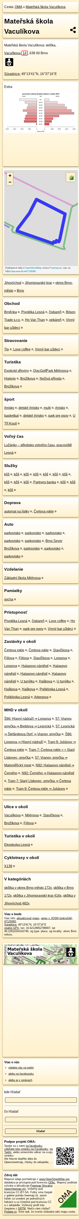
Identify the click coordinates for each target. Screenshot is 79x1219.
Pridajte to (10, 1211)
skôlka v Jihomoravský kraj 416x (37, 895)
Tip (6, 349)
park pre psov (58, 415)
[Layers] (70, 177)
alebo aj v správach (20, 1080)
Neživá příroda (51, 378)
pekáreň (55, 320)
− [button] (10, 182)
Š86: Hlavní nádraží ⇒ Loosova (27, 718)
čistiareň (55, 312)
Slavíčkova (61, 650)
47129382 (10, 921)
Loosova (60, 658)
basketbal (11, 415)
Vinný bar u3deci (47, 349)
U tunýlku (27, 681)
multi (47, 408)
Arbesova (41, 697)
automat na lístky (16, 511)
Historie (10, 378)
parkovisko (12, 533)
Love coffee (22, 349)
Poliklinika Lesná (52, 689)
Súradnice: (12, 74)
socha (8, 599)
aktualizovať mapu (28, 918)
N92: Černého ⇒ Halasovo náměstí (48, 773)
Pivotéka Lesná (32, 312)
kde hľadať (12, 1092)
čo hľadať (11, 1111)
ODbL (51, 1182)
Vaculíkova (15, 53)
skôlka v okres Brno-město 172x (28, 888)
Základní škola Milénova (22, 578)
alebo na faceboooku (21, 1073)
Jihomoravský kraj (38, 283)
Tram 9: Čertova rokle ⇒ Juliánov (40, 789)
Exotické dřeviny (16, 371)
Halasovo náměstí (34, 666)
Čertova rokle (44, 511)
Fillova (9, 658)
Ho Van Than (35, 320)
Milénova (32, 815)
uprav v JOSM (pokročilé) (56, 918)
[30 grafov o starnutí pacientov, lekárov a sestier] (40, 131)
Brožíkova (27, 378)
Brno (20, 290)
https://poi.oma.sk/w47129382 (20, 271)
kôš (6, 474)
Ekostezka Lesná (17, 844)
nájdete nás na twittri (21, 1067)
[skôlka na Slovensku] (10, 62)
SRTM (22, 1208)
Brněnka (10, 312)
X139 (8, 866)
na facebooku (34, 1145)
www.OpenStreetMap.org (54, 1179)
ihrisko (9, 408)
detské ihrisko (29, 408)
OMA (18, 7)
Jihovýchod (12, 283)
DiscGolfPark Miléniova (50, 371)
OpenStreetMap (33, 267)
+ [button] (10, 175)
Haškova (45, 681)
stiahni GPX (11, 928)
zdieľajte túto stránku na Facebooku (26, 1149)
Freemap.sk (55, 267)
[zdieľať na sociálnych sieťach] (73, 29)
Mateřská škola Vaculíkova (46, 7)
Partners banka (44, 482)
